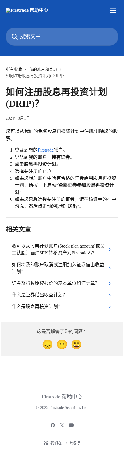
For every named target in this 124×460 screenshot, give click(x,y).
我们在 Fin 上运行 (65, 443)
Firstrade (46, 149)
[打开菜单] (113, 10)
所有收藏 (14, 69)
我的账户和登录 (43, 69)
